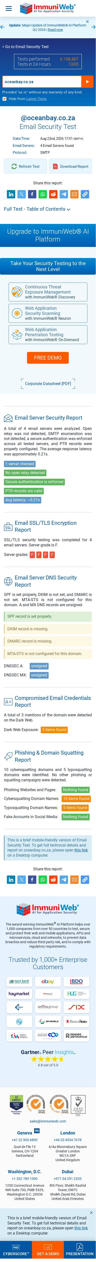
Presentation (80, 1254)
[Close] (87, 21)
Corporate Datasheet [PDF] (48, 383)
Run (87, 81)
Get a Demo (48, 1254)
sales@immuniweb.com (48, 1121)
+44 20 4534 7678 (68, 1140)
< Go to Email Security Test (25, 46)
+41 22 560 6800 (25, 1140)
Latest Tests (36, 99)
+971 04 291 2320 (68, 1179)
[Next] (93, 27)
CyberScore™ (16, 1254)
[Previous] (2, 27)
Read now (55, 30)
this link (81, 1228)
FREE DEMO (48, 358)
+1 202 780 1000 (25, 1179)
